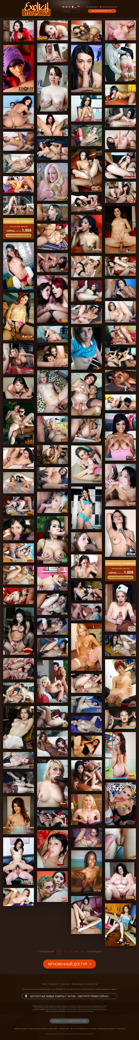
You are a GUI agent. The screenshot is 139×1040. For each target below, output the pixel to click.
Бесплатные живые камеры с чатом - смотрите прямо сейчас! (69, 996)
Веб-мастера (53, 1029)
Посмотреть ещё (91, 984)
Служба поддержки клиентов (37, 1029)
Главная (44, 984)
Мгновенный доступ (101, 11)
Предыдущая (46, 951)
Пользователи (53, 984)
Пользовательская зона (109, 7)
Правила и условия (20, 1029)
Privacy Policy (121, 1029)
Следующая (94, 951)
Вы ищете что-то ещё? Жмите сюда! (69, 1021)
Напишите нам (64, 1029)
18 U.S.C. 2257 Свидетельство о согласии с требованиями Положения (92, 1029)
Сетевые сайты (93, 7)
